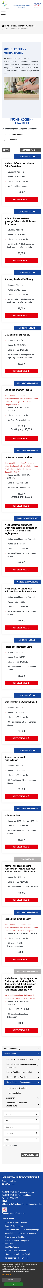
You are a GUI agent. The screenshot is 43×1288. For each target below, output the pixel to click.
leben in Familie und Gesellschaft (19, 1072)
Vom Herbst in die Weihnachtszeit (21, 702)
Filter (6, 150)
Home (6, 26)
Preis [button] (7, 1140)
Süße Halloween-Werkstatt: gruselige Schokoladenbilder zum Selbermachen (20, 221)
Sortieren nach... (30, 150)
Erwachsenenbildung (12, 1048)
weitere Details (20, 199)
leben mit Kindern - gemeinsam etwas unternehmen (21, 1066)
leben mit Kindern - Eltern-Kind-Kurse (20, 1059)
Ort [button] (6, 1120)
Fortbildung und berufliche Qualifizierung (16, 1104)
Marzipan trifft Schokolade (17, 334)
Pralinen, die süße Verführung (19, 279)
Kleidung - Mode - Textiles (16, 1077)
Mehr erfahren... (7, 1275)
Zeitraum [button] (9, 1133)
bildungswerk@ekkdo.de (11, 1204)
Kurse (13, 26)
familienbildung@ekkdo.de (32, 1204)
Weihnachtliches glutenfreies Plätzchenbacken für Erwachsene (20, 590)
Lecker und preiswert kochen (18, 389)
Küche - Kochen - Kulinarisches (18, 1082)
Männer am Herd (12, 815)
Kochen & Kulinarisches (27, 26)
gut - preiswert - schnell (14, 134)
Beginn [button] (8, 1114)
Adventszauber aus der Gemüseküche (16, 758)
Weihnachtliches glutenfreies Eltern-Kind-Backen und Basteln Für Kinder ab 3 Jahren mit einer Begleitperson (21, 529)
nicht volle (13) (11, 1145)
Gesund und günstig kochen (18, 919)
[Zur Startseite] (5, 4)
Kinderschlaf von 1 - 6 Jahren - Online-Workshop (19, 165)
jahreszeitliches (11, 139)
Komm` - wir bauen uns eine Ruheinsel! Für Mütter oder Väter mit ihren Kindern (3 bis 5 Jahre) (20, 868)
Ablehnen (11, 1280)
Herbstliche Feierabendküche (18, 646)
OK (14, 1284)
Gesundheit (10, 1098)
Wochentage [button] (10, 1127)
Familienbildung (10, 1053)
